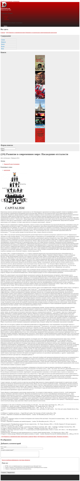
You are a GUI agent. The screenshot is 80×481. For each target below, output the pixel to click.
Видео (2, 46)
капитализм (7, 170)
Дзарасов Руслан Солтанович (11, 164)
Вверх (35, 436)
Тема (2, 448)
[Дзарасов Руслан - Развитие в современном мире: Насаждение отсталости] (14, 209)
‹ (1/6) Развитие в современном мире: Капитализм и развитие (17, 436)
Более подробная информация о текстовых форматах (16, 460)
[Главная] (4, 7)
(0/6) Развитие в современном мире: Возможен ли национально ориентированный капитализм (31, 32)
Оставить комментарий (7, 450)
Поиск (2, 148)
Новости (3, 42)
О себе (5, 18)
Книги (3, 44)
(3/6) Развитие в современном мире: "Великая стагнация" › (53, 436)
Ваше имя (3, 447)
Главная (6, 16)
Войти (5, 26)
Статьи (3, 39)
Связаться (6, 19)
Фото (2, 48)
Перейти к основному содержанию (10, 1)
